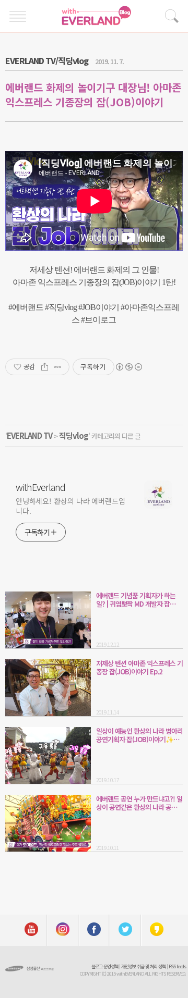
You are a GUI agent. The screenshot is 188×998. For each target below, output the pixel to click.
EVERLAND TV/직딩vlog (46, 60)
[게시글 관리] (57, 367)
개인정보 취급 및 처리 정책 (143, 966)
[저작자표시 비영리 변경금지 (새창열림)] (128, 367)
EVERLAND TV (29, 435)
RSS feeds (177, 966)
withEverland (40, 486)
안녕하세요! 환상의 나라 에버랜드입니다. (70, 506)
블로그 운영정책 (104, 966)
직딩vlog (73, 435)
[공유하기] (44, 367)
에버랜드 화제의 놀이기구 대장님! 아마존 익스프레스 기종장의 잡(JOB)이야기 (93, 94)
